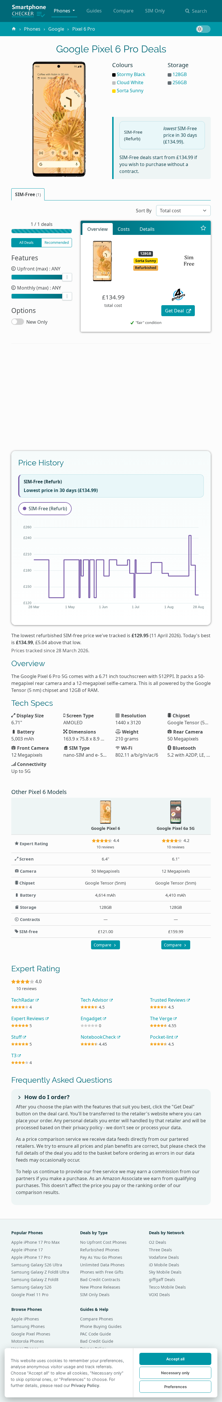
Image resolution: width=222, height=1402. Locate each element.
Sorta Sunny (130, 90)
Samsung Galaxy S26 (31, 1287)
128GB (180, 74)
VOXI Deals (159, 1294)
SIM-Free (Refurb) (48, 508)
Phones (62, 11)
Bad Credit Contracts (100, 1279)
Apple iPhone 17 (27, 1249)
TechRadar (23, 1000)
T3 (14, 1055)
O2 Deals (157, 1242)
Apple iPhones (25, 1319)
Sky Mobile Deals (165, 1272)
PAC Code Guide (95, 1334)
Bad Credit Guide (96, 1341)
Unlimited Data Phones (102, 1264)
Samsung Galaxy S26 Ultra (36, 1264)
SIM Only (155, 11)
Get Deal (175, 310)
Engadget (92, 1018)
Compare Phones (96, 1319)
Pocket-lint (162, 1037)
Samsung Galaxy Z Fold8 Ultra (40, 1272)
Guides (94, 11)
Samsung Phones (28, 1326)
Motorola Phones (27, 1341)
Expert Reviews (28, 1018)
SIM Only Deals (95, 1294)
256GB (180, 82)
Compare (123, 11)
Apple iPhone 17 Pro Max (35, 1242)
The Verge (161, 1018)
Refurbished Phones (99, 1249)
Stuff (17, 1037)
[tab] (28, 194)
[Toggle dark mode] (203, 29)
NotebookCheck (99, 1037)
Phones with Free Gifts (101, 1272)
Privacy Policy (85, 1385)
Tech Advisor (95, 1000)
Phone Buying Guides (101, 1326)
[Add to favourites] (203, 228)
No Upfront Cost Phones (103, 1242)
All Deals (26, 242)
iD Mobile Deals (164, 1264)
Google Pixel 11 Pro (29, 1294)
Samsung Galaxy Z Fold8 (34, 1279)
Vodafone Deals (164, 1257)
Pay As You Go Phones (101, 1257)
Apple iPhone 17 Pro (30, 1257)
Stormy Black (131, 74)
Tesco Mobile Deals (167, 1287)
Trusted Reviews (168, 1000)
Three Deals (160, 1249)
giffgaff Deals (162, 1279)
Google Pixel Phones (30, 1334)
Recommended (57, 242)
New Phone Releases (100, 1287)
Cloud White (130, 82)
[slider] (67, 277)
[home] (14, 29)
